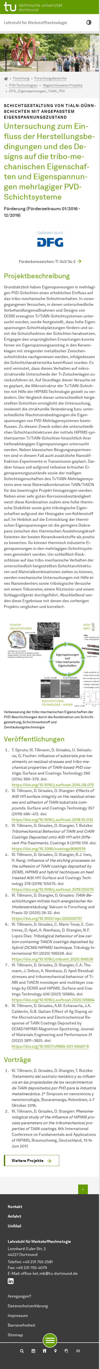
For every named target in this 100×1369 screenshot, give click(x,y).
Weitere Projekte (27, 1160)
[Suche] (22, 1351)
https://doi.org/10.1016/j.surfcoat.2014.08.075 (53, 785)
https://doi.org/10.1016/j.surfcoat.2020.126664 (53, 1000)
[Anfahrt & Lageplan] (55, 1351)
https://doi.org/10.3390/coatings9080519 (48, 848)
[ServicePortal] (66, 1351)
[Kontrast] (89, 22)
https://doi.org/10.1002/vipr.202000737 (47, 918)
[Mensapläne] (44, 1351)
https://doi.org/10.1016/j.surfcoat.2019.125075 (53, 889)
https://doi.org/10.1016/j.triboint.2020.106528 (52, 959)
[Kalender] (33, 1351)
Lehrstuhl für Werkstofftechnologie (35, 22)
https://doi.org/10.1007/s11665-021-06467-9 (50, 1046)
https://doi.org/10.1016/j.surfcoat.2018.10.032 (52, 819)
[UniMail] (78, 1351)
